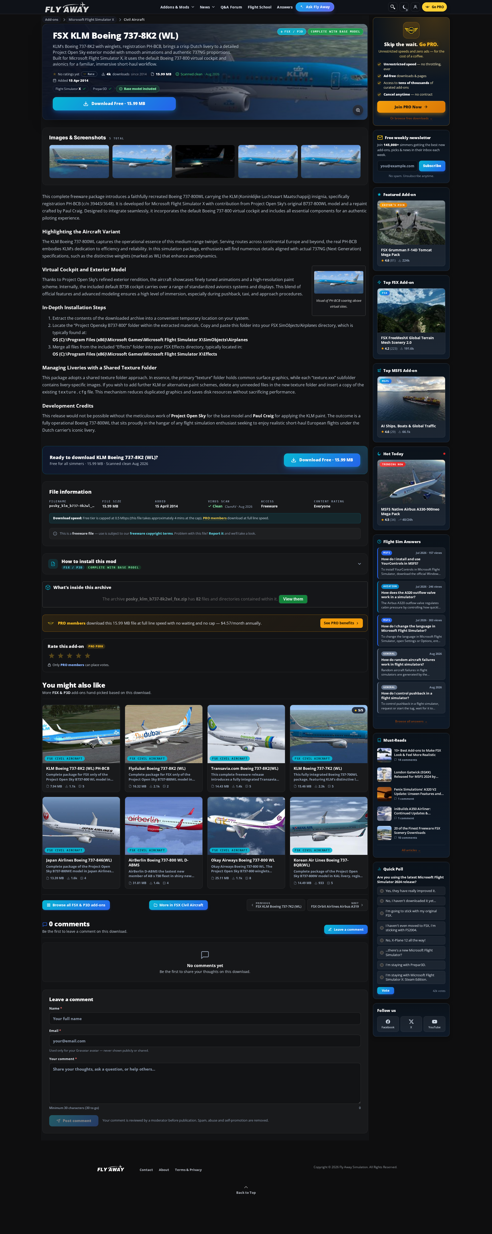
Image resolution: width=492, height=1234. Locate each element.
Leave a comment (349, 929)
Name (55, 1008)
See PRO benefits (339, 622)
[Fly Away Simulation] (67, 7)
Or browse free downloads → (411, 118)
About (164, 1169)
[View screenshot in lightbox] (358, 110)
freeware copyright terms (151, 533)
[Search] (392, 7)
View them (293, 599)
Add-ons (51, 19)
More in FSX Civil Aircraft (181, 905)
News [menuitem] (205, 7)
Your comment (63, 1059)
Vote (385, 990)
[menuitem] (315, 7)
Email (55, 1031)
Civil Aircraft (134, 19)
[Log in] (415, 7)
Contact (146, 1169)
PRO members (215, 518)
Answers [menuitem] (284, 7)
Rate (91, 74)
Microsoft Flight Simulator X (91, 19)
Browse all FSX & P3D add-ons (79, 905)
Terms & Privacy (188, 1169)
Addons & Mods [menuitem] (174, 7)
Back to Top (246, 1192)
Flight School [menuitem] (260, 7)
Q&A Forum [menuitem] (231, 7)
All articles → (411, 850)
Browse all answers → (411, 721)
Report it (216, 533)
